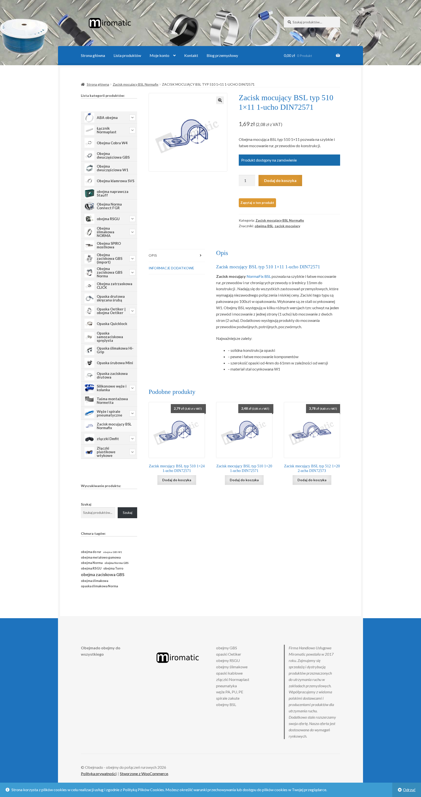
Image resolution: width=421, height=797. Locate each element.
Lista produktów (127, 55)
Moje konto (159, 55)
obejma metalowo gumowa (101, 557)
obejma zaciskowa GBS (102, 574)
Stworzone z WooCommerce (144, 773)
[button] (220, 100)
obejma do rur (91, 552)
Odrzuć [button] (409, 789)
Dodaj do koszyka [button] (176, 480)
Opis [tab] (153, 255)
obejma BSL (264, 226)
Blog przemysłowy (222, 55)
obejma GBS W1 (112, 552)
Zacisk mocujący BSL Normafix (135, 84)
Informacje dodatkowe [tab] (171, 268)
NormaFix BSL (259, 276)
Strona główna (93, 55)
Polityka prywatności (98, 773)
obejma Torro (113, 568)
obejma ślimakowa (94, 581)
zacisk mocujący (287, 226)
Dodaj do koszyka (280, 180)
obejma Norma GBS (117, 562)
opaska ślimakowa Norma (99, 586)
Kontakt (191, 55)
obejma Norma (92, 563)
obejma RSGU (91, 568)
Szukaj (86, 504)
